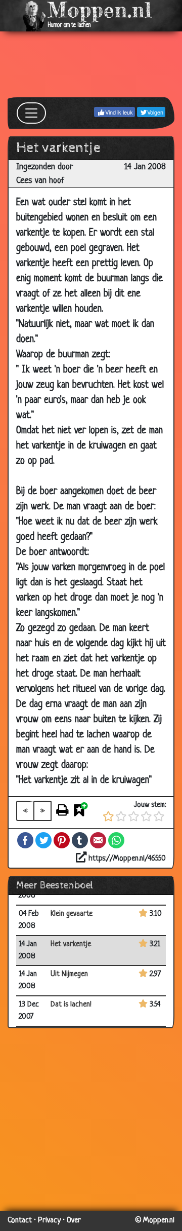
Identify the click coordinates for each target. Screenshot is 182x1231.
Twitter (43, 840)
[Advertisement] (91, 64)
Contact (20, 1220)
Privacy (49, 1220)
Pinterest (62, 840)
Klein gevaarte (72, 914)
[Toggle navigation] (31, 113)
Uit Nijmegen (69, 974)
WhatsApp (116, 840)
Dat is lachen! (71, 1004)
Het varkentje (71, 944)
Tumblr (80, 840)
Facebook (25, 840)
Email (98, 840)
